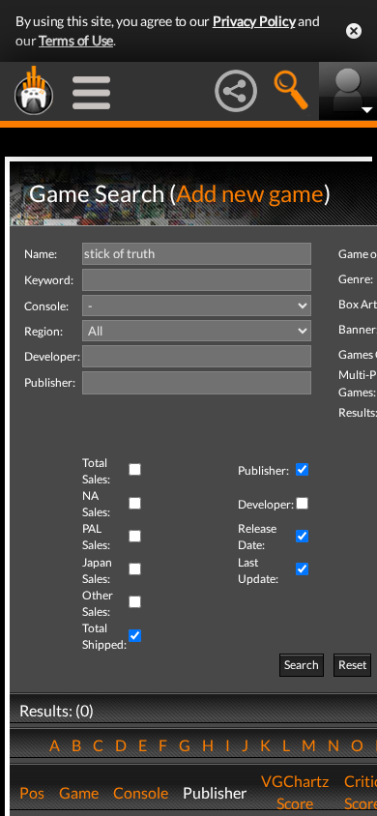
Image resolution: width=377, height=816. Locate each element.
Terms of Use (76, 40)
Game (79, 792)
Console (140, 792)
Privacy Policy (254, 21)
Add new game (250, 193)
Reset (352, 664)
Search (301, 664)
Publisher (214, 792)
